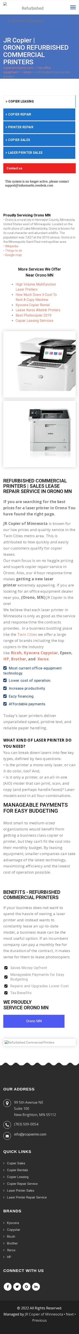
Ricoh (16, 652)
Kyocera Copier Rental (33, 305)
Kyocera (13, 1223)
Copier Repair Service (22, 1184)
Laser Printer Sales (25, 152)
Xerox (43, 659)
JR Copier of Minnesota (44, 1314)
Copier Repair (19, 114)
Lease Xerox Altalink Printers (38, 310)
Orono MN (34, 1021)
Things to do (13, 250)
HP (6, 659)
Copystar (13, 1229)
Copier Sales (18, 140)
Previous (39, 1320)
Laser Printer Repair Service (27, 1197)
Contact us (14, 168)
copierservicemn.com (18, 68)
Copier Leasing (20, 101)
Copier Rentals (17, 1170)
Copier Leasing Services (34, 321)
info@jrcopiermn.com (30, 1134)
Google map (13, 255)
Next (70, 1314)
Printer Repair (20, 127)
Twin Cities (27, 634)
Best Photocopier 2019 (33, 315)
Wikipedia (11, 246)
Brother (18, 659)
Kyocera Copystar (41, 652)
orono (27, 72)
